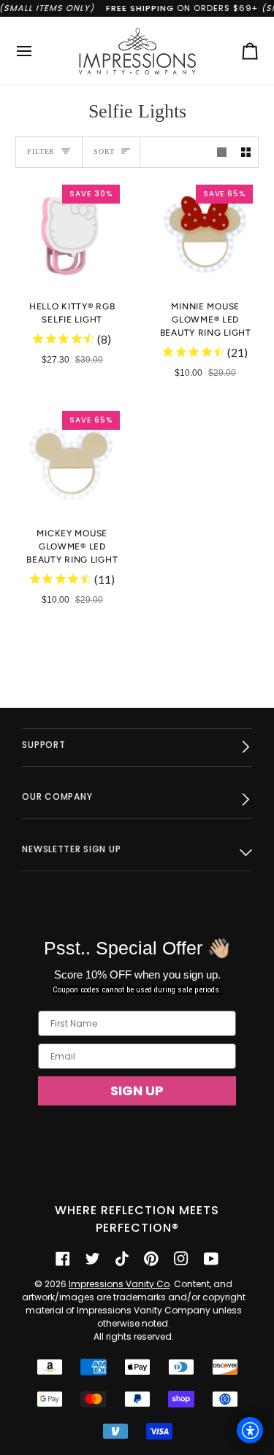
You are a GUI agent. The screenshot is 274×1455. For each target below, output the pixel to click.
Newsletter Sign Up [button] (71, 849)
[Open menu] (37, 51)
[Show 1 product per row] (222, 152)
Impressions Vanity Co (119, 1284)
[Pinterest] (151, 1258)
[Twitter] (92, 1258)
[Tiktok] (122, 1258)
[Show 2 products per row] (246, 152)
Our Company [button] (57, 796)
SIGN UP (137, 1090)
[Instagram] (181, 1258)
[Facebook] (63, 1258)
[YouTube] (211, 1258)
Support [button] (43, 744)
